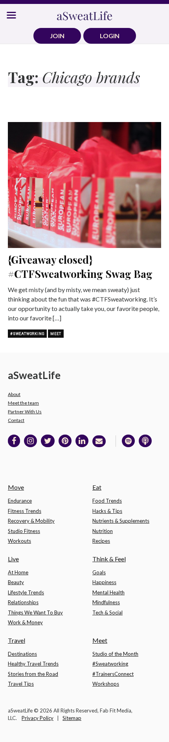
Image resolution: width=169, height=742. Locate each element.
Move (16, 487)
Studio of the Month (115, 654)
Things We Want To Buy (35, 612)
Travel (16, 640)
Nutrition (102, 531)
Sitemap (71, 718)
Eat (96, 487)
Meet (55, 334)
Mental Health (108, 592)
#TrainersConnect (113, 674)
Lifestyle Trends (26, 592)
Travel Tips (21, 684)
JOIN (57, 35)
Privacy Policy (37, 718)
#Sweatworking (27, 334)
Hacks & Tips (107, 511)
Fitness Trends (24, 511)
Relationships (23, 602)
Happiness (104, 582)
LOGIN (109, 35)
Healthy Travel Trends (33, 664)
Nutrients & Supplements (120, 521)
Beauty (16, 582)
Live (13, 559)
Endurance (20, 501)
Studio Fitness (24, 531)
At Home (18, 572)
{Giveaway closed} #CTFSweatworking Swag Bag (80, 267)
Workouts (19, 541)
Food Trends (107, 501)
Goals (99, 572)
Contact (16, 420)
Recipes (101, 541)
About (14, 394)
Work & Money (25, 622)
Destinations (22, 654)
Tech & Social (107, 612)
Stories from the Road (33, 674)
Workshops (105, 684)
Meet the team (23, 403)
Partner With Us (25, 411)
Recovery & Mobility (31, 521)
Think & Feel (109, 559)
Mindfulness (106, 602)
